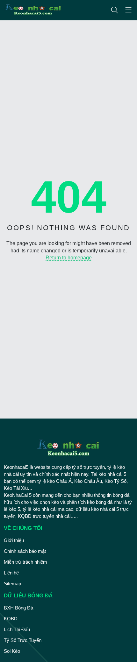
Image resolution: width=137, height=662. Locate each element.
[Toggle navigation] (128, 10)
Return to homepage (69, 257)
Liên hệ (11, 572)
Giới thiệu (14, 540)
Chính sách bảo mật (25, 551)
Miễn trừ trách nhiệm (25, 562)
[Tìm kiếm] (114, 10)
